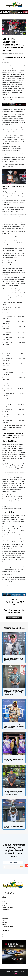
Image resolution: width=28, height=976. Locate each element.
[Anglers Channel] (14, 4)
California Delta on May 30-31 (12, 497)
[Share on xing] (24, 601)
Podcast (4, 922)
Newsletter (5, 918)
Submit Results (6, 909)
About (4, 901)
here (7, 309)
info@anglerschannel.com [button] (14, 617)
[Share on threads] (9, 602)
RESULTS (9, 54)
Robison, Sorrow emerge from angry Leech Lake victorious (13, 760)
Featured (19, 53)
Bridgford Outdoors (19, 585)
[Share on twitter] (6, 601)
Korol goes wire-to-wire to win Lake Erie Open (13, 827)
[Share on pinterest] (12, 601)
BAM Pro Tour (13, 53)
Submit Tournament (7, 907)
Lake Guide (5, 924)
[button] (25, 7)
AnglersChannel (17, 54)
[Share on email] (14, 604)
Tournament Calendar (8, 926)
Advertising (5, 903)
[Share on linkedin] (15, 601)
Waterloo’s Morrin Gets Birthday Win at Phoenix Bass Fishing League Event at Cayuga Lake (14, 659)
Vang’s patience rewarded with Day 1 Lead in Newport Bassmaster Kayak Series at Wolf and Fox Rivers (13, 793)
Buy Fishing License (7, 934)
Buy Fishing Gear (6, 936)
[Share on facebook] (4, 601)
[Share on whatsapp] (18, 601)
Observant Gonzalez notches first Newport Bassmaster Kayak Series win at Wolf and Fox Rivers (14, 726)
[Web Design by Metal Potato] (14, 974)
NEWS (6, 54)
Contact (4, 905)
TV (3, 920)
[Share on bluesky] (21, 601)
